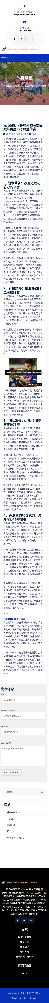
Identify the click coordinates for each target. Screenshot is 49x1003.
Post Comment (11, 772)
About (14, 998)
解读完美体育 (13, 812)
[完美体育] (24, 49)
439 (34, 134)
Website (5, 726)
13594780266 (25, 30)
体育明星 (11, 825)
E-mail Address (8, 710)
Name (4, 694)
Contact (33, 998)
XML (24, 973)
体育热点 (11, 818)
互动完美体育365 (15, 838)
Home (24, 82)
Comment (6, 743)
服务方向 (11, 831)
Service (23, 998)
